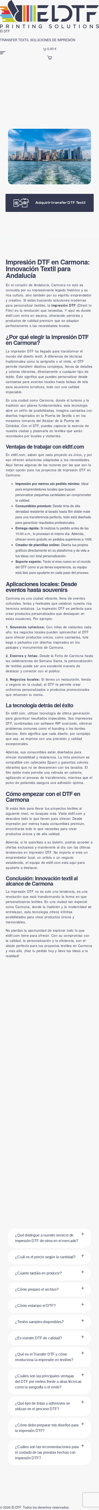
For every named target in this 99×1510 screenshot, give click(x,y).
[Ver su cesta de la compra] (49, 57)
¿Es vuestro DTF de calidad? (38, 1338)
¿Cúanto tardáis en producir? (38, 1273)
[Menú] (49, 52)
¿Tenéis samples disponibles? (39, 1322)
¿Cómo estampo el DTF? (35, 1306)
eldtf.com (13, 315)
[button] (49, 1238)
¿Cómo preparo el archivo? (37, 1289)
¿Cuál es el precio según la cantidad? (45, 1257)
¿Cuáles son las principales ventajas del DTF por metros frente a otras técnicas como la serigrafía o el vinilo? (48, 1381)
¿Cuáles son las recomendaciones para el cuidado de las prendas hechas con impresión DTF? (47, 1452)
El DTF (5, 31)
